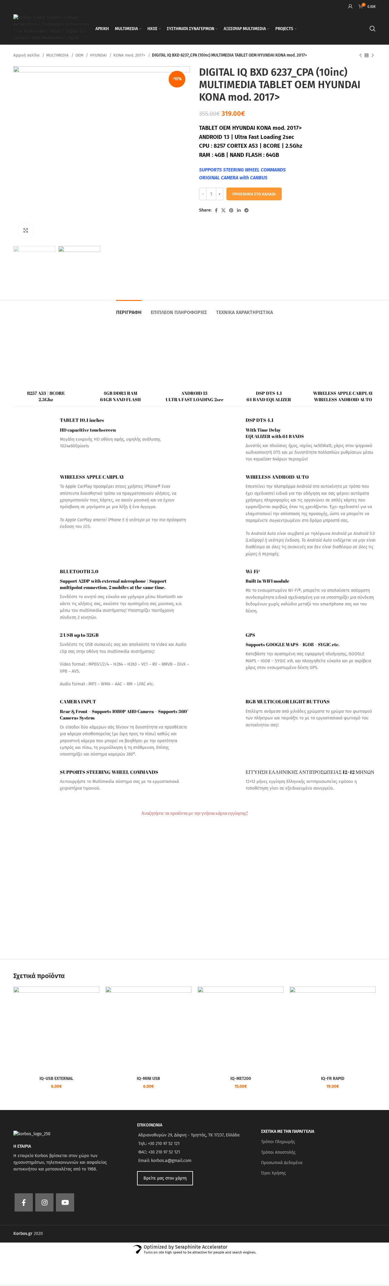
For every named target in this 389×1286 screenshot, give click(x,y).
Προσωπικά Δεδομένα (281, 1162)
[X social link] (223, 210)
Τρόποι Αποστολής (278, 1152)
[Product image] (241, 1030)
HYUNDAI (99, 55)
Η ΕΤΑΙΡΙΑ (22, 1146)
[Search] (373, 28)
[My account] (350, 6)
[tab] (129, 309)
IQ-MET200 (240, 1078)
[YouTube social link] (65, 1202)
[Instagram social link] (44, 1202)
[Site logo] (51, 28)
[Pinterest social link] (231, 210)
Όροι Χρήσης (273, 1173)
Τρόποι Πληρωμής (278, 1141)
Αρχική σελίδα (27, 55)
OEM (79, 55)
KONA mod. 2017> (129, 55)
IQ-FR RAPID (332, 1078)
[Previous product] (360, 56)
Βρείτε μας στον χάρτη (165, 1178)
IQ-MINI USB (148, 1078)
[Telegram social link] (246, 210)
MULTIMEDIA (58, 55)
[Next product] (373, 56)
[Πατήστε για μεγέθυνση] (25, 230)
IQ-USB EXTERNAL (56, 1078)
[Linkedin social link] (239, 210)
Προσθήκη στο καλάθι (254, 194)
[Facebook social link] (216, 210)
